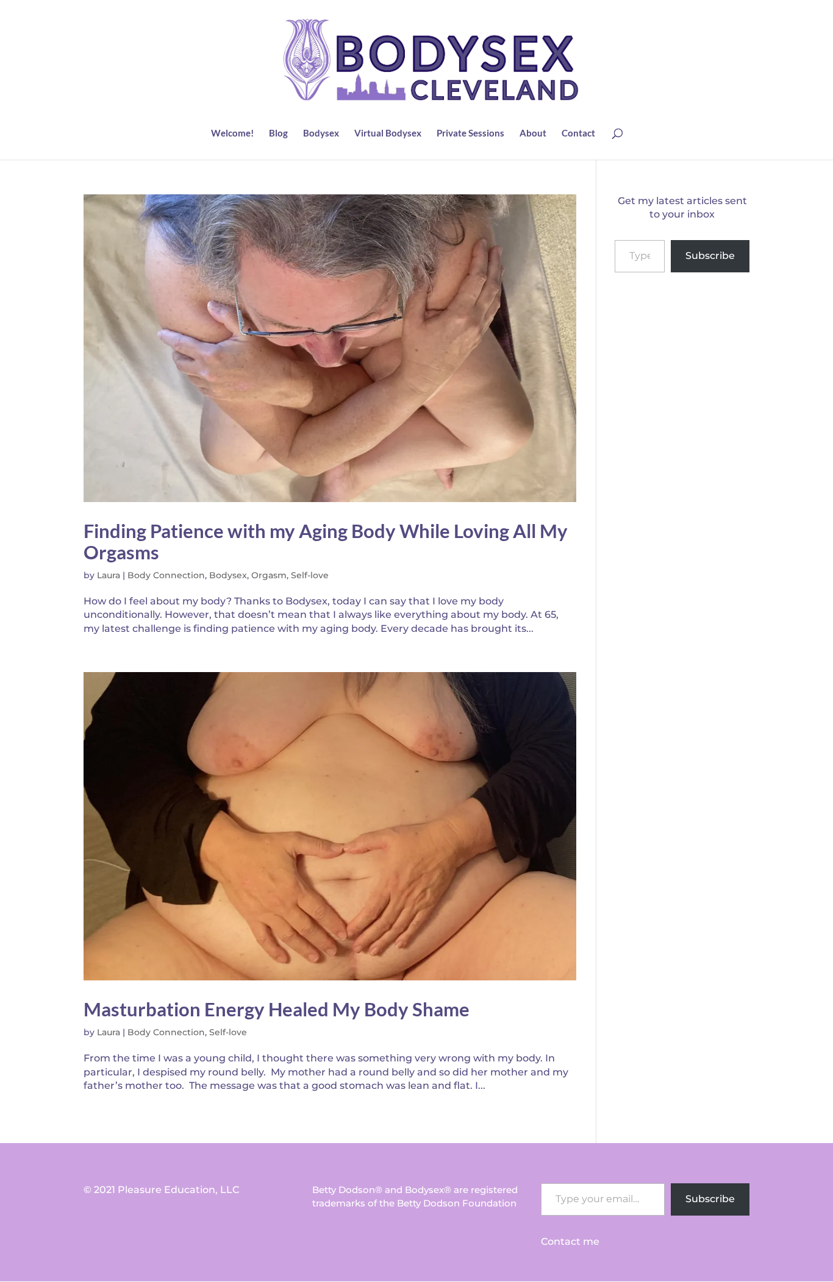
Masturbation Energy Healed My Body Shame (277, 1009)
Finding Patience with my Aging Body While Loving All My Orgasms (326, 541)
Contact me (570, 1241)
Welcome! (232, 133)
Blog (278, 133)
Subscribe (710, 255)
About (533, 133)
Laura (108, 575)
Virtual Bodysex (387, 133)
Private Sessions (470, 133)
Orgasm (269, 575)
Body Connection (166, 575)
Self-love (310, 575)
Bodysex (321, 133)
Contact (578, 133)
